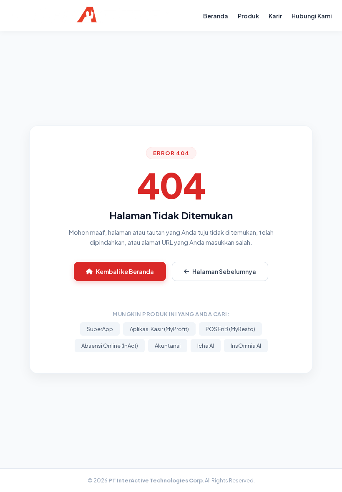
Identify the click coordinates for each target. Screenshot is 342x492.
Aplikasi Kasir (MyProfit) (159, 329)
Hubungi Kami (312, 16)
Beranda (215, 16)
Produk (248, 16)
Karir (275, 16)
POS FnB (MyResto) (230, 329)
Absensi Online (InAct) (109, 345)
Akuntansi (168, 345)
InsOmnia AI (246, 345)
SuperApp (100, 329)
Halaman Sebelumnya (224, 271)
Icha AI (205, 345)
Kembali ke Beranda (125, 271)
